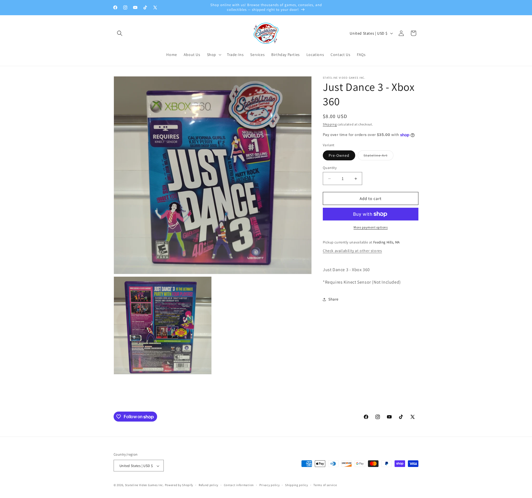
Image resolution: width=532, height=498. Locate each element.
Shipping (330, 124)
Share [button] (333, 299)
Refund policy (208, 485)
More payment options (371, 227)
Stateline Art (378, 156)
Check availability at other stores (352, 250)
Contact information (239, 485)
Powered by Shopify (179, 485)
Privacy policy (269, 485)
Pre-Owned (339, 155)
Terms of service (325, 485)
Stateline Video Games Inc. (144, 485)
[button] (120, 33)
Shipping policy (296, 485)
